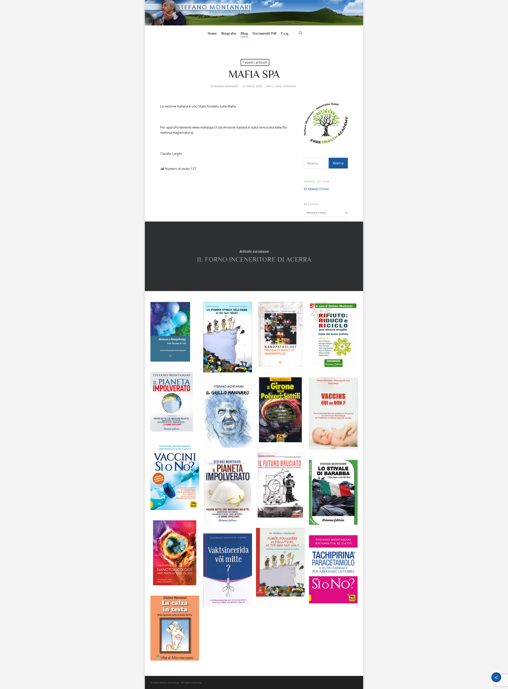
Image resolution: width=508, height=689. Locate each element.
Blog (244, 33)
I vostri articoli (255, 62)
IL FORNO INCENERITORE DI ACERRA (254, 256)
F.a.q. (285, 33)
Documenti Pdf (264, 33)
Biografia (228, 33)
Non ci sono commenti (281, 86)
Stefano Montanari (226, 86)
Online (316, 189)
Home (212, 33)
